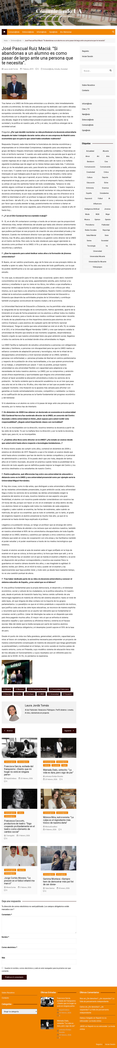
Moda (87, 214)
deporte (105, 177)
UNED (42, 694)
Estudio (57, 69)
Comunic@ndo (14, 32)
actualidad (90, 151)
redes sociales (91, 230)
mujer (108, 214)
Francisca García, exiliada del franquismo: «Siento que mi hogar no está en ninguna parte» (18, 770)
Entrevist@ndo (28, 32)
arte (107, 156)
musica (87, 219)
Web (3, 958)
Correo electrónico (9, 947)
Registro (85, 51)
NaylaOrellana (11, 778)
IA (109, 198)
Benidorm (90, 162)
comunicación (89, 167)
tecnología (91, 246)
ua (107, 246)
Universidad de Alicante (97, 262)
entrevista (90, 188)
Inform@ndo (42, 32)
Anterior (10, 731)
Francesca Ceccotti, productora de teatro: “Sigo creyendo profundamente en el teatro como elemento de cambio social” (19, 826)
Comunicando (105, 167)
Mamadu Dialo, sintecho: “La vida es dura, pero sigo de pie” (58, 771)
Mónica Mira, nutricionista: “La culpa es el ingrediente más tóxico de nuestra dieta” (58, 820)
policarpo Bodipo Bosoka (54, 776)
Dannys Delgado (86, 1018)
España (89, 193)
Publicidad (105, 225)
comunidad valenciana (60, 689)
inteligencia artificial (91, 209)
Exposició (88, 198)
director (8, 694)
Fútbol (100, 198)
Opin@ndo (53, 32)
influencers (97, 204)
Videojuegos (97, 267)
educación (91, 183)
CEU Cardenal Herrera (38, 689)
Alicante (8, 689)
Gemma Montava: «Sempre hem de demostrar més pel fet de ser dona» (58, 881)
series (89, 241)
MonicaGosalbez (51, 827)
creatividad (90, 172)
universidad (54, 694)
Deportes (21, 870)
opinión (108, 219)
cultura (89, 177)
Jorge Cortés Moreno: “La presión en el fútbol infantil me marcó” (19, 881)
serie (107, 235)
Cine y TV (86, 109)
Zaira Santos (50, 888)
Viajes (64, 765)
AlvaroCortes (11, 887)
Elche (19, 694)
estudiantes (104, 193)
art (98, 156)
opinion (97, 219)
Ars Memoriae (66, 32)
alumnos (20, 689)
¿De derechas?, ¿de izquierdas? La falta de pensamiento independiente (94, 1010)
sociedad (104, 241)
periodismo (90, 225)
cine (106, 162)
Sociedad (64, 69)
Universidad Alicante (97, 256)
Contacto (85, 90)
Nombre (5, 937)
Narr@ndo (86, 114)
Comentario (7, 915)
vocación (68, 694)
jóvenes (107, 209)
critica (106, 172)
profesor (30, 694)
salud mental (91, 235)
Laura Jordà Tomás (11, 69)
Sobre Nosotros (88, 85)
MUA (97, 214)
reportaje (106, 230)
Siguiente (67, 731)
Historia (46, 765)
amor (88, 156)
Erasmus (105, 188)
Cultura (20, 813)
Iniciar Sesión (87, 56)
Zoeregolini (10, 835)
